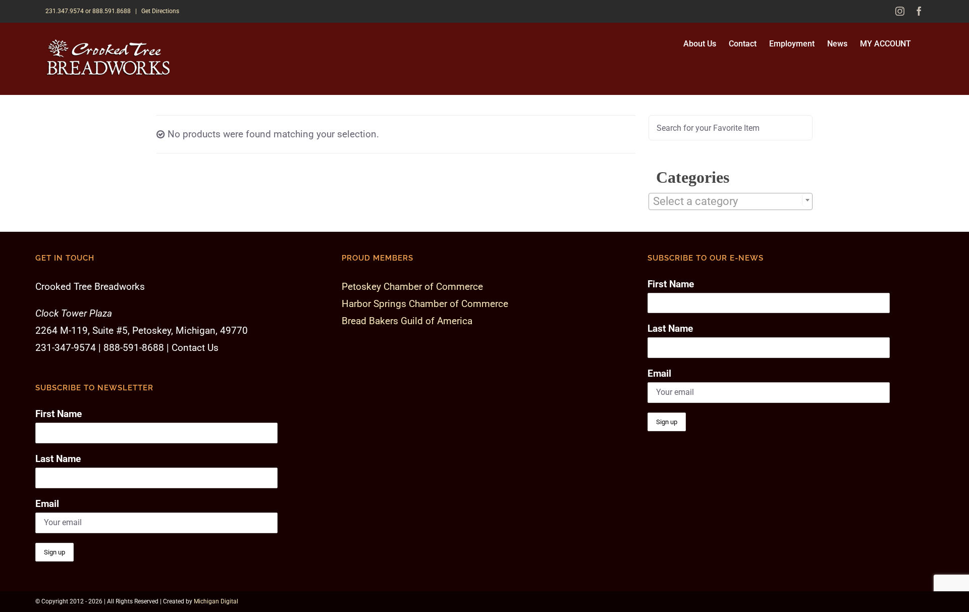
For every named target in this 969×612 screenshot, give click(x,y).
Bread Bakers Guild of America (407, 321)
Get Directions (160, 11)
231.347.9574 (64, 11)
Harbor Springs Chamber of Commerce (425, 304)
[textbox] (730, 201)
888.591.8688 (111, 11)
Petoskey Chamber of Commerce (412, 286)
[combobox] (731, 201)
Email (47, 503)
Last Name (58, 459)
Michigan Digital (216, 601)
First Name (58, 414)
